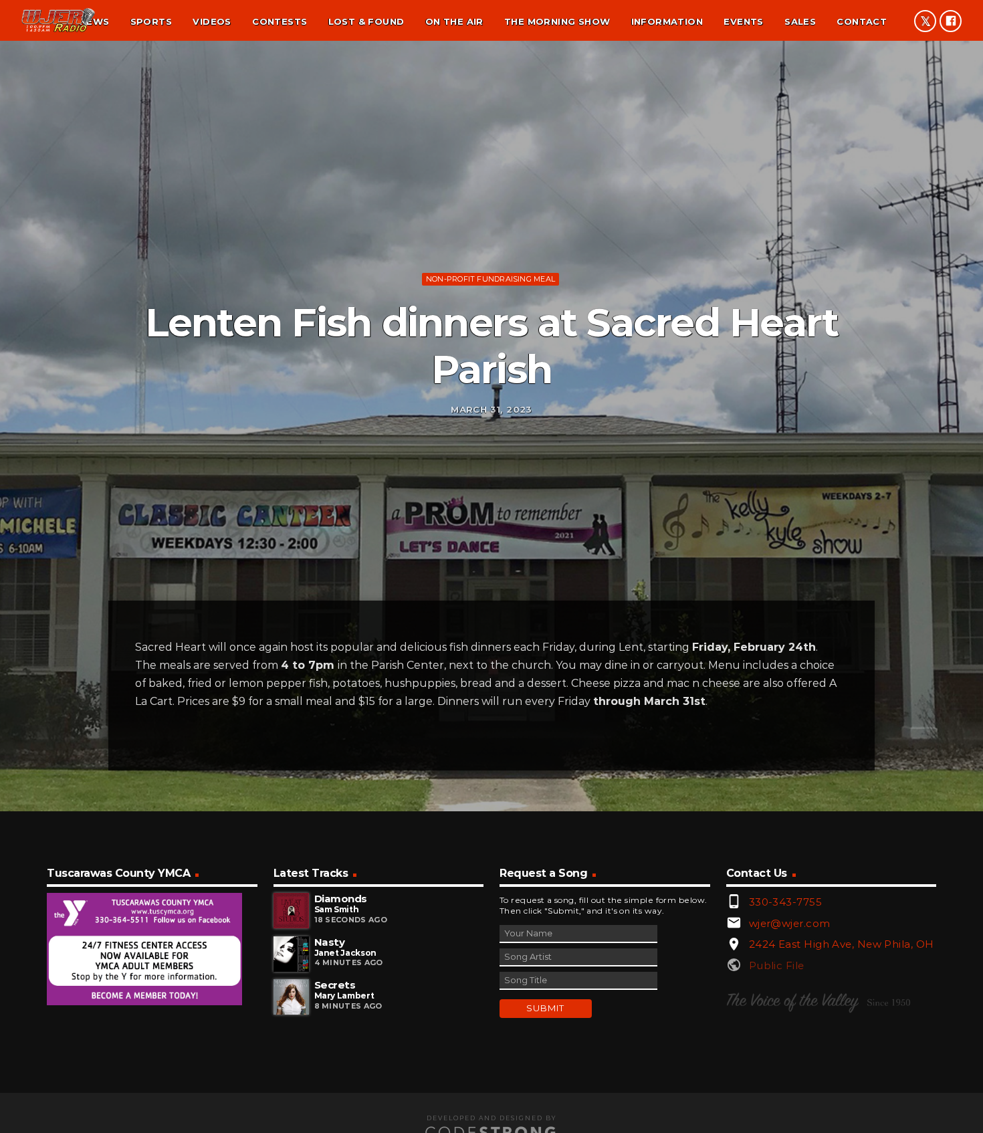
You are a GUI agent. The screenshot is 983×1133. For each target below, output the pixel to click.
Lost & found (366, 21)
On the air (454, 21)
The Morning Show (557, 21)
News (95, 21)
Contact (862, 21)
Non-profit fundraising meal (490, 279)
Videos (212, 21)
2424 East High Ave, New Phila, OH (841, 944)
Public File (776, 965)
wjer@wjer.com (790, 923)
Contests (279, 21)
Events (743, 21)
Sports (151, 21)
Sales (800, 21)
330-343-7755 (785, 902)
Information (667, 21)
